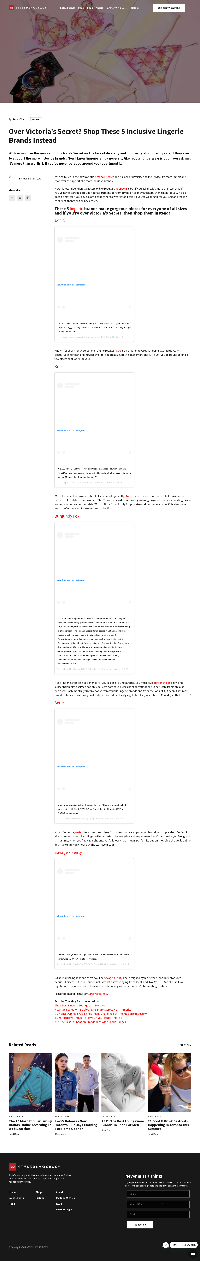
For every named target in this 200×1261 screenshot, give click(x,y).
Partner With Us (115, 8)
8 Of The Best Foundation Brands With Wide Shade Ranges (90, 1022)
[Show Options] (175, 1204)
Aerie (59, 703)
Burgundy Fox (66, 516)
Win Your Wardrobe (169, 8)
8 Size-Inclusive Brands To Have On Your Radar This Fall (88, 1018)
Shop (90, 8)
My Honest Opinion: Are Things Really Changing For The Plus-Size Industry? (100, 1014)
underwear (120, 189)
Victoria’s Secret (104, 177)
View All (185, 1044)
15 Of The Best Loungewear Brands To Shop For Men (122, 1123)
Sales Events (67, 8)
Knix (58, 367)
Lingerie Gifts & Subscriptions (86, 669)
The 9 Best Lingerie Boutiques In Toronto (79, 1006)
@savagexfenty (98, 994)
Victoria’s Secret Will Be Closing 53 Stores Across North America (92, 1010)
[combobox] (145, 1204)
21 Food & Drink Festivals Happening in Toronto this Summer (168, 1125)
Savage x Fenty (68, 852)
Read (81, 8)
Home (12, 1192)
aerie (82, 818)
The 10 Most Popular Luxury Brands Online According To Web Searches (30, 1125)
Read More (14, 1134)
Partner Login (64, 1209)
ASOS (59, 221)
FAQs (59, 1204)
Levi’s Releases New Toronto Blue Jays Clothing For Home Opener (76, 1125)
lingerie (76, 209)
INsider (135, 8)
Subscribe (140, 1224)
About (99, 8)
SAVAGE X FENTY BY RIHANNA (88, 964)
